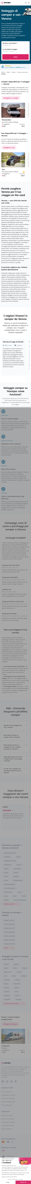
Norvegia (18, 999)
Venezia (6, 900)
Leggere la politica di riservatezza (9, 1176)
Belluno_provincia (9, 944)
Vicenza (16, 872)
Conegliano (7, 857)
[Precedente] (3, 110)
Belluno (6, 868)
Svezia (14, 976)
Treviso (18, 857)
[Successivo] (23, 110)
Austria (16, 987)
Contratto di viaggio (7, 1119)
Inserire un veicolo (7, 1115)
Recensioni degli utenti (8, 1102)
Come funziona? (6, 1092)
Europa (6, 983)
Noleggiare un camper (10, 98)
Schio (14, 896)
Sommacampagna (9, 884)
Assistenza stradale (7, 1125)
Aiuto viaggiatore (6, 1105)
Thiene (6, 876)
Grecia (15, 968)
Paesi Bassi (17, 983)
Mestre (24, 896)
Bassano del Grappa (20, 900)
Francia (19, 972)
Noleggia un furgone (10, 1024)
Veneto (6, 948)
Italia (16, 991)
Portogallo (7, 999)
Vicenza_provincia (9, 932)
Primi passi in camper (8, 1098)
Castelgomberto (18, 880)
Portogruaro (7, 864)
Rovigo (6, 872)
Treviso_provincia (9, 924)
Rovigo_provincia (9, 920)
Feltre (19, 892)
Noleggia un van (8, 147)
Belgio (6, 968)
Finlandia (7, 980)
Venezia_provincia (9, 940)
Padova (19, 864)
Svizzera (23, 976)
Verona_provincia (9, 904)
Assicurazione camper (8, 1122)
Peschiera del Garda (10, 853)
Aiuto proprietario (6, 1129)
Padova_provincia (9, 936)
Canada (6, 964)
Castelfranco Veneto (10, 861)
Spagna (16, 964)
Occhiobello (17, 868)
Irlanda (17, 995)
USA (5, 976)
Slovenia (6, 987)
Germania (7, 995)
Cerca (15, 57)
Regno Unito (7, 972)
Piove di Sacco (8, 892)
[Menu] (27, 3)
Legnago (15, 876)
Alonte (6, 880)
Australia (6, 991)
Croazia (24, 968)
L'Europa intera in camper (11, 1003)
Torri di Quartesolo (9, 888)
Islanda (17, 980)
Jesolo (6, 896)
